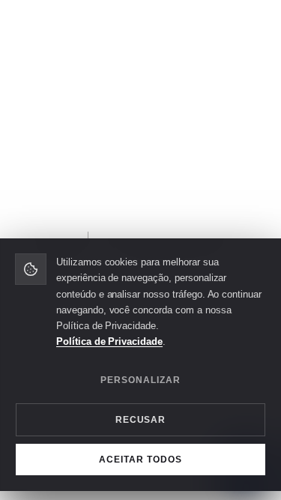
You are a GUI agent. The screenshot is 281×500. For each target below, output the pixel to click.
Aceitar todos (140, 459)
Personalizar (140, 380)
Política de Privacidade (109, 341)
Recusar (140, 420)
